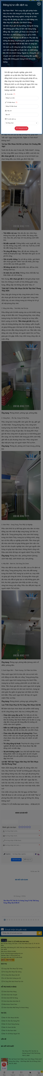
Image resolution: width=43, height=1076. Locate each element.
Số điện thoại (12, 102)
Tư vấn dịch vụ (11, 119)
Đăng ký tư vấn (22, 128)
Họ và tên (11, 94)
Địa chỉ (9, 111)
